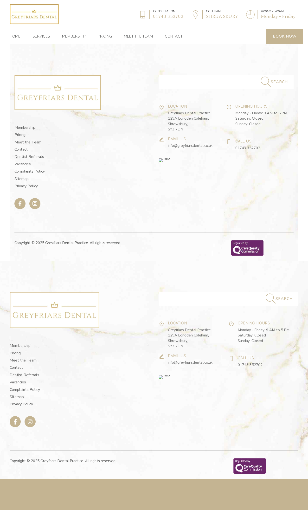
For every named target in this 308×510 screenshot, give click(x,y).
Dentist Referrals (29, 156)
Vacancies (22, 164)
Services (41, 36)
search (279, 81)
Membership (74, 36)
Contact (174, 36)
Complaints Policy (29, 171)
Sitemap (21, 178)
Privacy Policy (26, 186)
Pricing (105, 36)
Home (15, 36)
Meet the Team (138, 36)
